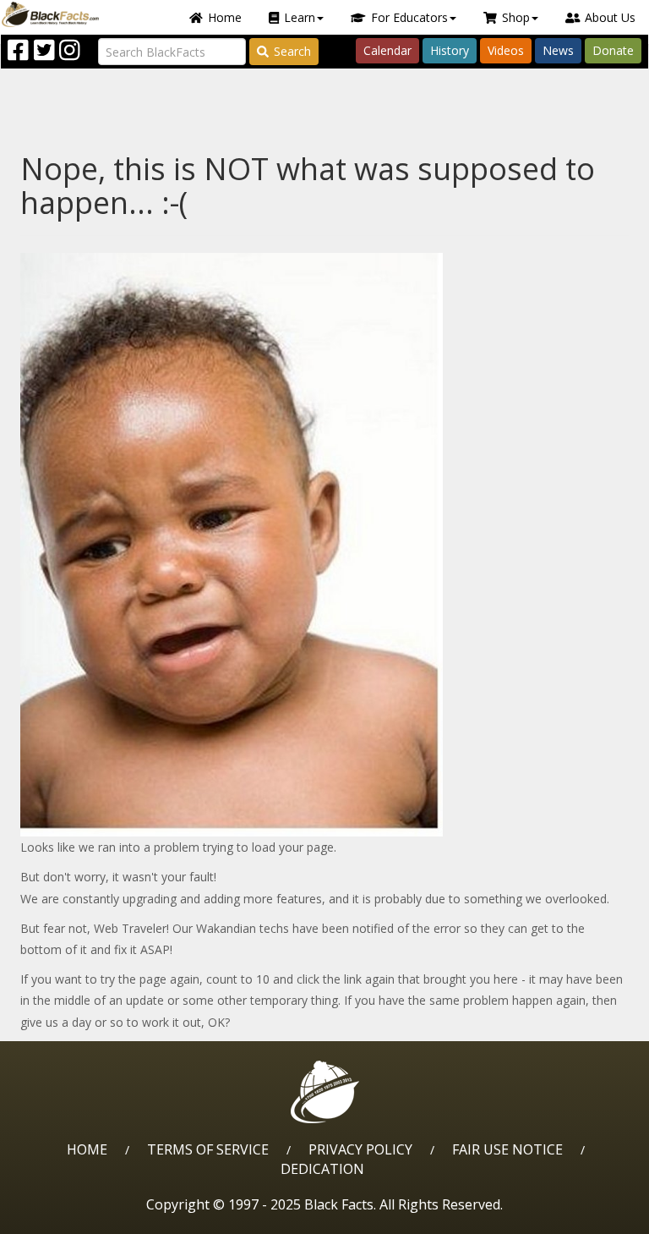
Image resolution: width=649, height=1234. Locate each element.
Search (292, 51)
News (558, 50)
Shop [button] (516, 17)
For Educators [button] (409, 17)
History (449, 50)
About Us (610, 17)
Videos (506, 50)
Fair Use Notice (507, 1149)
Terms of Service (208, 1149)
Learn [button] (299, 17)
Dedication (322, 1169)
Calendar (387, 50)
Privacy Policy (360, 1149)
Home (225, 17)
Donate (613, 50)
